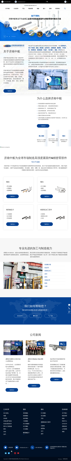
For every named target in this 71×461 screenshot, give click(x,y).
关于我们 (7, 8)
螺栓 (8, 182)
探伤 (46, 277)
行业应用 (16, 8)
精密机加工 (48, 270)
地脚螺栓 (9, 190)
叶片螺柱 (43, 186)
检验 (38, 8)
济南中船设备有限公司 (14, 458)
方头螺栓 (25, 429)
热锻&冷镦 (48, 264)
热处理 (47, 267)
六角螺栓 (25, 421)
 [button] (20, 284)
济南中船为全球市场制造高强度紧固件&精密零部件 (35, 157)
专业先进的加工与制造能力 (35, 248)
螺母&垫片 (10, 210)
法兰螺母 (9, 216)
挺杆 (42, 433)
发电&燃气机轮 (7, 421)
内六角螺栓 (26, 423)
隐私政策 (65, 458)
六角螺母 (9, 214)
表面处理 (47, 280)
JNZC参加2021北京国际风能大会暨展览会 (13, 360)
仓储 (46, 286)
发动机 (5, 418)
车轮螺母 (9, 218)
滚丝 (46, 274)
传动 (4, 431)
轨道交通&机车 (7, 423)
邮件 (35, 316)
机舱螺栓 (25, 415)
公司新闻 (35, 334)
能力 (44, 8)
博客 (63, 431)
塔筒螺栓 (25, 413)
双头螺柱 (43, 415)
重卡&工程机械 (7, 426)
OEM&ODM (64, 423)
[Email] (69, 304)
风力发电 (5, 413)
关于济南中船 (11, 51)
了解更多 (9, 91)
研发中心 (64, 421)
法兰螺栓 (25, 426)
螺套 (42, 188)
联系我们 (57, 8)
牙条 (42, 418)
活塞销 (43, 214)
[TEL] (69, 308)
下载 (47, 1)
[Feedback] (69, 311)
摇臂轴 (43, 428)
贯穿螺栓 (43, 190)
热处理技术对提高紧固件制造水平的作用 (57, 360)
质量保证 (64, 426)
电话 (51, 316)
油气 (4, 434)
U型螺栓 (9, 188)
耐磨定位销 (44, 216)
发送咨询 (19, 316)
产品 (23, 8)
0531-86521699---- (7, 1)
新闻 (50, 8)
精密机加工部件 (46, 210)
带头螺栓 (9, 186)
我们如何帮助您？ (35, 306)
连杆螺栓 (25, 418)
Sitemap (60, 459)
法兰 (42, 431)
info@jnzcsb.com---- (20, 1)
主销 (42, 218)
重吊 (4, 429)
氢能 (4, 415)
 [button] (25, 284)
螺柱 (42, 182)
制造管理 (30, 8)
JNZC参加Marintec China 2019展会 (35, 360)
